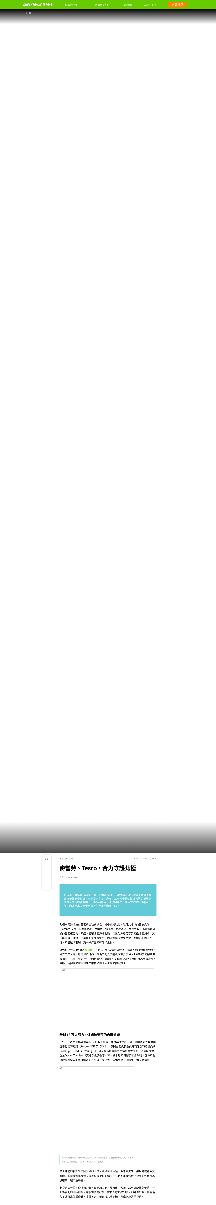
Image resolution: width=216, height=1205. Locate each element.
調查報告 (90, 950)
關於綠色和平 (72, 4)
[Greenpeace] (38, 8)
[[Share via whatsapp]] (46, 878)
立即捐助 (177, 4)
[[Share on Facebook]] (46, 872)
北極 (71, 858)
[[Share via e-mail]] (46, 866)
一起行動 (127, 4)
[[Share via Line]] (46, 885)
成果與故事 (150, 4)
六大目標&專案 (101, 4)
